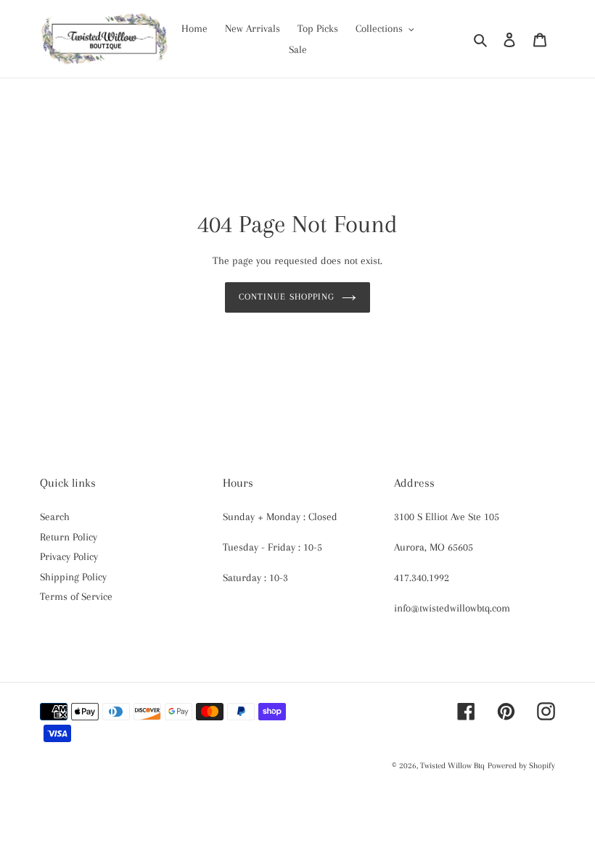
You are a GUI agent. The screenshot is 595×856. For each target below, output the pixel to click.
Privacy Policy (69, 556)
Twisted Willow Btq (452, 765)
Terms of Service (76, 596)
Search (55, 516)
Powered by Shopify (521, 765)
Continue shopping (287, 297)
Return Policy (68, 537)
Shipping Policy (73, 577)
